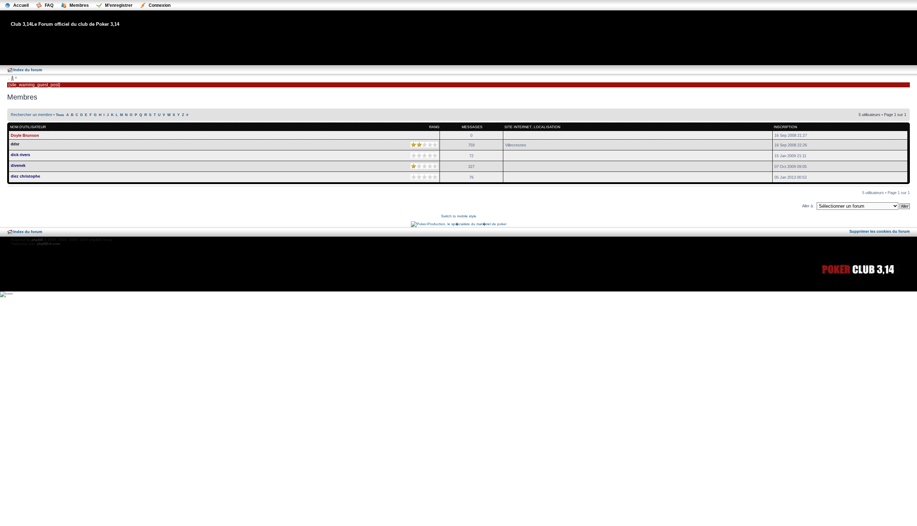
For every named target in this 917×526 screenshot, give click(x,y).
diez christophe (25, 176)
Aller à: (808, 206)
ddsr (15, 144)
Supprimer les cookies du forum (879, 231)
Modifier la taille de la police (12, 79)
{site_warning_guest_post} (34, 84)
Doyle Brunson (25, 135)
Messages (472, 127)
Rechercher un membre (31, 114)
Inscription (785, 127)
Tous (60, 115)
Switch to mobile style (458, 216)
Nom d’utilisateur (28, 127)
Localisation (547, 127)
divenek (18, 165)
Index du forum (27, 70)
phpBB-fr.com (48, 244)
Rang (434, 127)
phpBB (37, 240)
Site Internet (518, 127)
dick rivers (20, 155)
